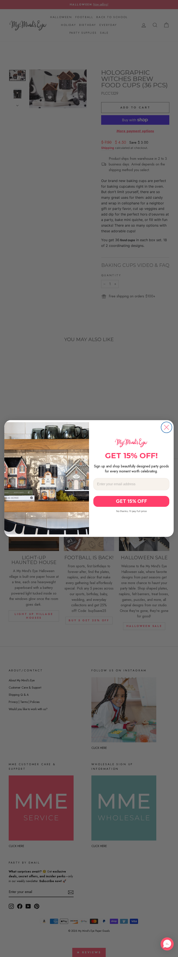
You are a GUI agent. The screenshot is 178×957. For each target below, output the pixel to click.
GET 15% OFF (131, 501)
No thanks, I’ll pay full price (131, 511)
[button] (167, 943)
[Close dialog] (166, 427)
